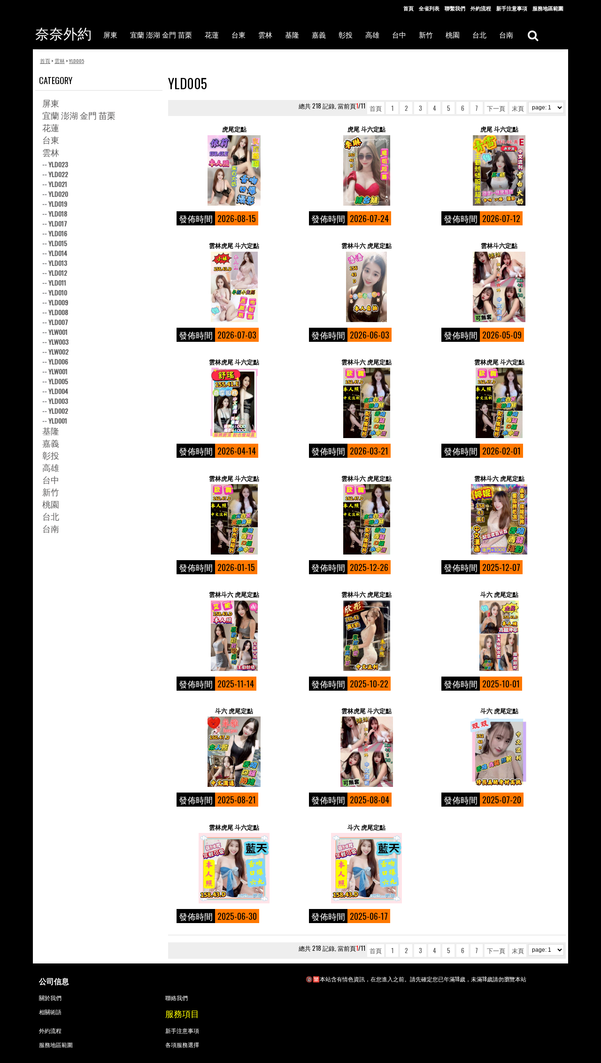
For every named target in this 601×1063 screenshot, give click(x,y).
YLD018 (57, 213)
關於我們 (50, 997)
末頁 (518, 108)
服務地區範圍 (547, 8)
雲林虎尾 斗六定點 (234, 245)
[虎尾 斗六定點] (366, 170)
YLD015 (57, 243)
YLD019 (57, 203)
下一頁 (496, 108)
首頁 (408, 8)
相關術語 (50, 1012)
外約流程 (480, 8)
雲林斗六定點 (499, 245)
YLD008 (58, 312)
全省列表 (429, 8)
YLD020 (58, 194)
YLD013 (57, 263)
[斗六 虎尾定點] (498, 636)
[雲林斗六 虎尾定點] (366, 287)
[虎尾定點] (234, 170)
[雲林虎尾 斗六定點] (234, 287)
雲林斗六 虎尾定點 (366, 245)
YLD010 (57, 292)
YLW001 (58, 332)
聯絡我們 (176, 997)
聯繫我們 (455, 8)
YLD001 (57, 420)
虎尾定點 (234, 129)
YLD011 (57, 282)
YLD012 (57, 272)
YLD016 (57, 233)
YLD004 (58, 391)
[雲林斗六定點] (498, 287)
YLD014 (57, 253)
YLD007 (58, 322)
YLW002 (58, 351)
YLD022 (58, 174)
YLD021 (57, 184)
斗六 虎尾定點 (499, 594)
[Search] (533, 35)
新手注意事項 (511, 8)
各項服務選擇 (182, 1044)
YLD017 (57, 223)
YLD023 (58, 164)
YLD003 (58, 401)
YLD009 (58, 302)
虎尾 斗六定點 (366, 129)
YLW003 (58, 342)
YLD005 (58, 381)
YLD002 (58, 411)
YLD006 (58, 361)
